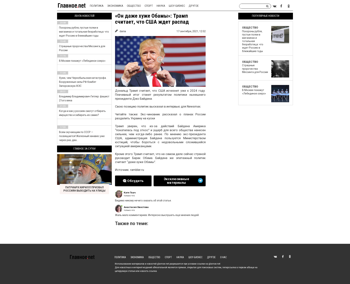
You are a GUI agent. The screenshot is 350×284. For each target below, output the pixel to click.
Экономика (115, 6)
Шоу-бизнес (177, 6)
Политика (97, 6)
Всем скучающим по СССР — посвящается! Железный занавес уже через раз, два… (82, 136)
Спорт (149, 6)
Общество (134, 6)
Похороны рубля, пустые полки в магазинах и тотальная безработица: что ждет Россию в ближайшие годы (84, 31)
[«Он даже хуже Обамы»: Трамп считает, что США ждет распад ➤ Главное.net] (160, 61)
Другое (194, 6)
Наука (161, 6)
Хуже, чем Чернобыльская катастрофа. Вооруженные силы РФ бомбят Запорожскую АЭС (82, 81)
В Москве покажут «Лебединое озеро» (82, 60)
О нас (223, 257)
